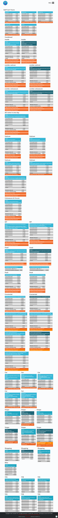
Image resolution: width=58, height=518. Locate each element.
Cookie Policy (27, 514)
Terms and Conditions (35, 514)
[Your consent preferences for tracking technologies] (56, 516)
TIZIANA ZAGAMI (27, 516)
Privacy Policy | (22, 514)
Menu (50, 3)
